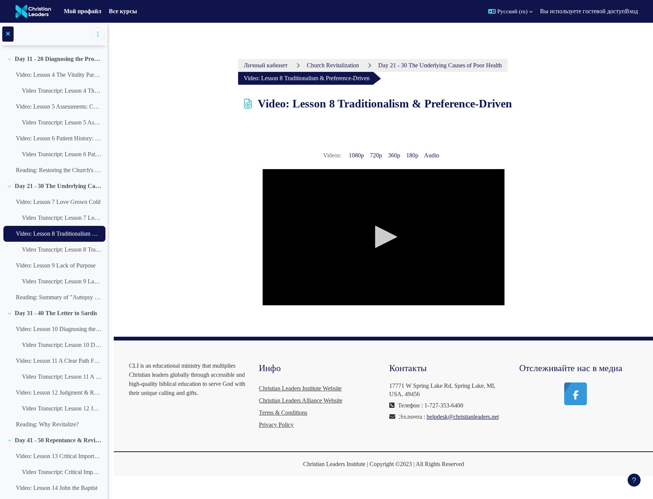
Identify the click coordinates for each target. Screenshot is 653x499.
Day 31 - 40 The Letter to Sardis (56, 313)
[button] (510, 11)
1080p (356, 155)
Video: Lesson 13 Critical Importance (59, 456)
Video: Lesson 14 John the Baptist (56, 488)
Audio (431, 155)
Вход (631, 11)
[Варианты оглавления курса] (98, 34)
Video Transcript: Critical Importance (62, 472)
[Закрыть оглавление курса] (8, 34)
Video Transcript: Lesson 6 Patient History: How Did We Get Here (62, 154)
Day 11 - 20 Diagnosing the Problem (58, 59)
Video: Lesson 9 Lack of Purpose (56, 265)
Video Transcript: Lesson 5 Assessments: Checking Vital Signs (62, 122)
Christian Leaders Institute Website (300, 388)
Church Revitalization (333, 65)
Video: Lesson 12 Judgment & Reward (59, 392)
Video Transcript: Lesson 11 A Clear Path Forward (62, 376)
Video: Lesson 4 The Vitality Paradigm (59, 75)
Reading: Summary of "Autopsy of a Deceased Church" (59, 297)
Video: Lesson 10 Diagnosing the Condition (59, 329)
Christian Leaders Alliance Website (300, 400)
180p (412, 155)
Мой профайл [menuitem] (82, 11)
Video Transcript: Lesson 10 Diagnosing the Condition (62, 345)
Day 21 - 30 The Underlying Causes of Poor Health (58, 186)
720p (376, 155)
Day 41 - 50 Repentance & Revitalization (58, 440)
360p (394, 155)
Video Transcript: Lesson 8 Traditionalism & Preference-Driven (62, 249)
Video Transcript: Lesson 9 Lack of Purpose (62, 281)
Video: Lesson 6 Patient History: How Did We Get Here (59, 138)
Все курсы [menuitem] (123, 11)
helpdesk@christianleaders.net (463, 417)
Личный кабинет (266, 65)
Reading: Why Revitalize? (47, 424)
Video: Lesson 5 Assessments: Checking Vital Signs (59, 106)
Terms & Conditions (283, 412)
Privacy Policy (276, 424)
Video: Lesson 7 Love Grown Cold (58, 202)
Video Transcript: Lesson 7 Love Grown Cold (62, 218)
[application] (383, 237)
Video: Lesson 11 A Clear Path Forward (59, 361)
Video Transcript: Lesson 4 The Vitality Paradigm (62, 90)
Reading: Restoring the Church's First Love (59, 170)
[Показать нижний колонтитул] (634, 480)
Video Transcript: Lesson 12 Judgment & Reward (62, 408)
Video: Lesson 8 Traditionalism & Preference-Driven (59, 233)
